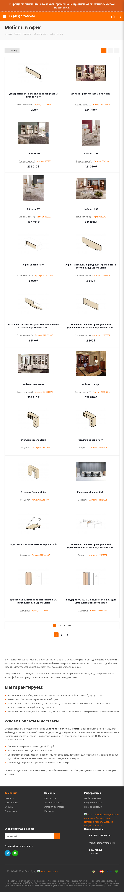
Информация (92, 793)
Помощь (49, 793)
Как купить (50, 798)
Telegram (8, 853)
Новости (9, 798)
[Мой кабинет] (112, 16)
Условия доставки (54, 806)
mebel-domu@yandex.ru (102, 842)
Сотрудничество (93, 802)
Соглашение (11, 802)
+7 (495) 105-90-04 (22, 16)
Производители (93, 806)
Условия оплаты (53, 802)
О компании (11, 810)
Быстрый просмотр (33, 89)
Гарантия (49, 810)
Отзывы (9, 806)
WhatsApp (15, 853)
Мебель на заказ (93, 798)
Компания (11, 793)
